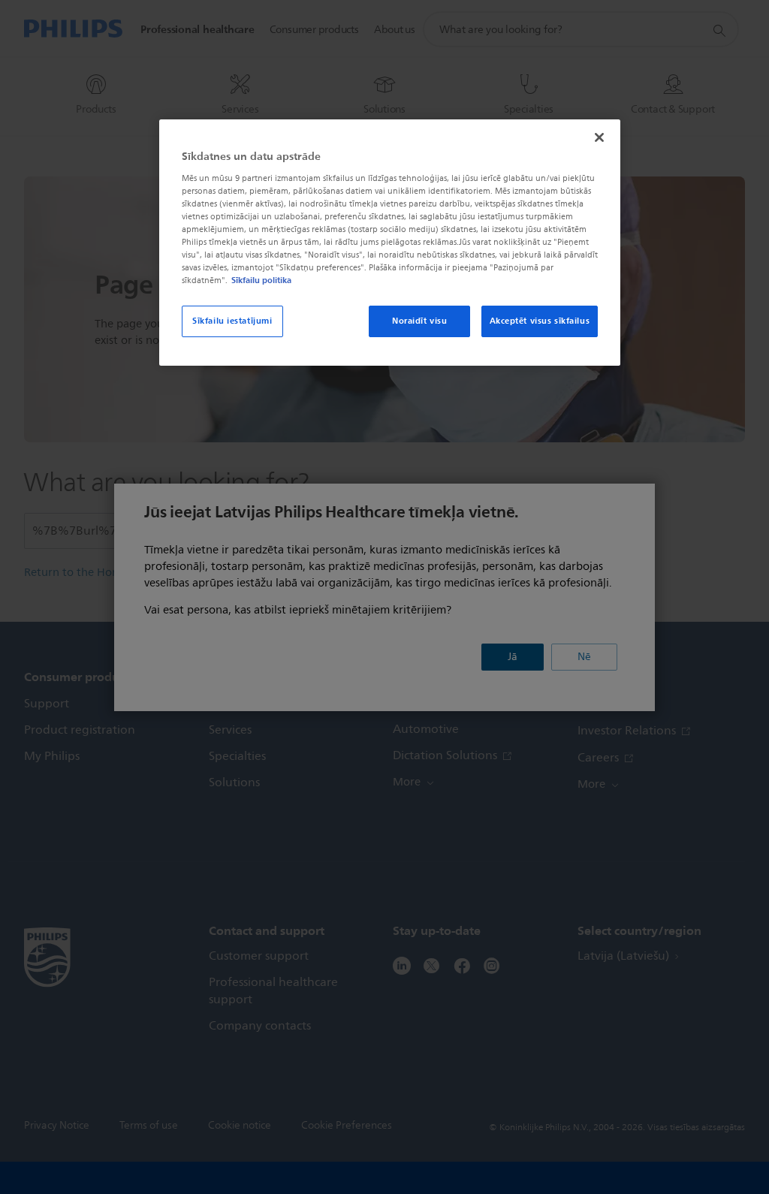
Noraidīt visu (419, 320)
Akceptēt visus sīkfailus (540, 320)
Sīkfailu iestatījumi (232, 320)
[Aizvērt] (599, 137)
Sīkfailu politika (261, 280)
